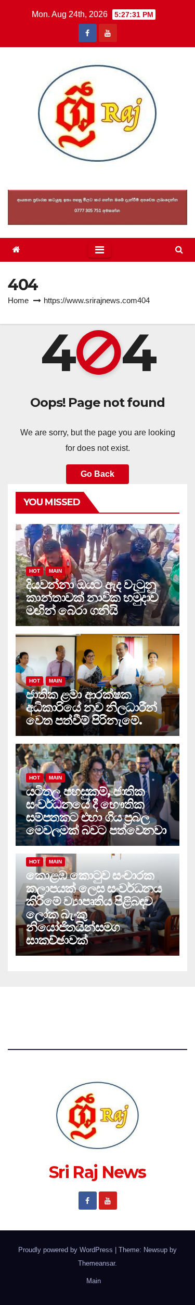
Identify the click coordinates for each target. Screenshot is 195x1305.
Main (55, 571)
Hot (34, 571)
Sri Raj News (97, 178)
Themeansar (96, 1263)
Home (18, 300)
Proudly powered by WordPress (66, 1250)
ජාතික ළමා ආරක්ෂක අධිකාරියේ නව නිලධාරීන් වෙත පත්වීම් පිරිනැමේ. (91, 707)
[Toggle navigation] (99, 250)
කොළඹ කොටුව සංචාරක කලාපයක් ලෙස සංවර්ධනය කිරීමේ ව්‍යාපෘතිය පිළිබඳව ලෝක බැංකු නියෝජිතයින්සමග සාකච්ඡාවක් (94, 907)
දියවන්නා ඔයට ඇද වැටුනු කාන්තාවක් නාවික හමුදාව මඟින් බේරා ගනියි (92, 597)
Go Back (97, 474)
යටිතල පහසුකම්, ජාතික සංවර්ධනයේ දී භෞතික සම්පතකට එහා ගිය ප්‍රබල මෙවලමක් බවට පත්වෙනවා (96, 811)
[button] (179, 249)
